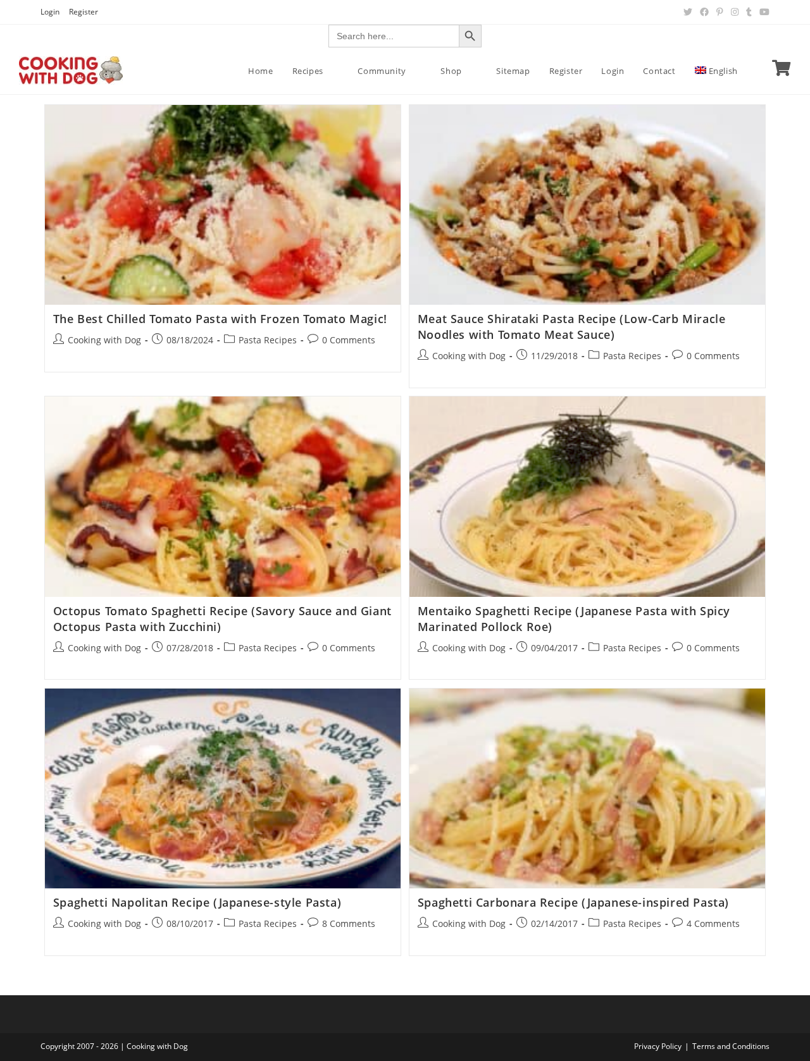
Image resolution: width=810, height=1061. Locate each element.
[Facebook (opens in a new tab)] (704, 12)
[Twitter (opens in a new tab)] (688, 12)
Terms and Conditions (731, 1046)
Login (49, 11)
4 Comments (713, 923)
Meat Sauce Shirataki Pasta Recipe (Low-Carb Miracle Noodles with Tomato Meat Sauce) (572, 326)
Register (83, 11)
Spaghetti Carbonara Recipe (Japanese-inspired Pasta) (573, 902)
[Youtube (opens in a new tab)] (763, 12)
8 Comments (348, 923)
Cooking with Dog (104, 340)
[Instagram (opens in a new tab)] (734, 12)
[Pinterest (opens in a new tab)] (720, 12)
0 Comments (348, 340)
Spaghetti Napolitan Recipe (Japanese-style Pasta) (197, 902)
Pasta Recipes (268, 340)
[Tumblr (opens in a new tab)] (749, 12)
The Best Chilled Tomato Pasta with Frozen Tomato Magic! (220, 318)
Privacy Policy (658, 1046)
